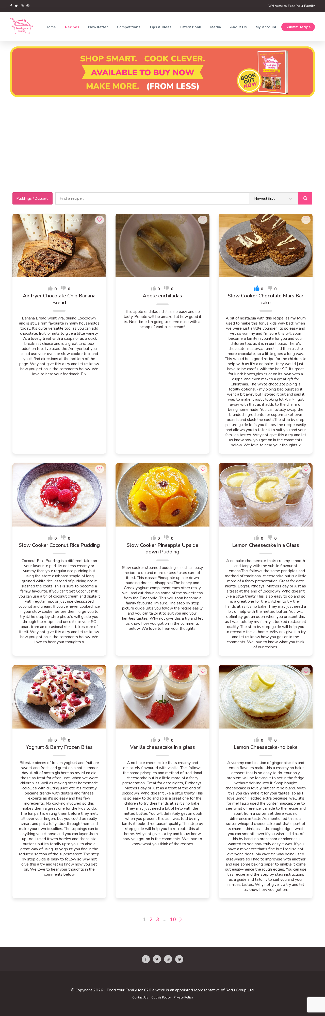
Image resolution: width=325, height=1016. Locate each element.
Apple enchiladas (162, 296)
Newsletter (98, 26)
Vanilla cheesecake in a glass (162, 747)
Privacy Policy (183, 997)
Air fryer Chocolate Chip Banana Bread (59, 299)
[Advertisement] (162, 137)
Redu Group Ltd (239, 990)
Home (50, 26)
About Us (238, 26)
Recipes (72, 26)
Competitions (128, 26)
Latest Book (190, 26)
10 (173, 920)
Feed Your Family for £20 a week (136, 990)
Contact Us (140, 997)
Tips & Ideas (160, 26)
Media (215, 26)
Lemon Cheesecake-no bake (266, 747)
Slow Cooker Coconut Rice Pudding (59, 545)
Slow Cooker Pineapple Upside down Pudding (162, 548)
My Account (266, 26)
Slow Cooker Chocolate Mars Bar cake (265, 299)
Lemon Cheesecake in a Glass (265, 545)
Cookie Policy (161, 997)
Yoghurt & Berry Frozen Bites (59, 747)
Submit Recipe (298, 26)
